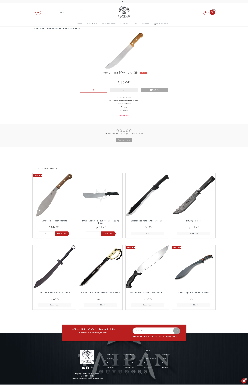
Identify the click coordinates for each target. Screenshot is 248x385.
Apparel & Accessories (161, 24)
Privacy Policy (171, 336)
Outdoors (145, 24)
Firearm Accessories (108, 24)
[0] (244, 383)
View (46, 234)
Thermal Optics (91, 24)
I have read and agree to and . (156, 336)
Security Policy (129, 367)
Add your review (124, 140)
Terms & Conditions (157, 336)
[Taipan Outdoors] (124, 12)
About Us (110, 354)
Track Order (110, 363)
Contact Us (110, 367)
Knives (79, 24)
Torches (135, 24)
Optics (146, 363)
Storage (164, 363)
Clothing (164, 354)
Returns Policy (129, 363)
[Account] (206, 14)
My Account (110, 359)
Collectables (124, 24)
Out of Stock (147, 233)
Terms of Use (129, 354)
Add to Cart (61, 234)
